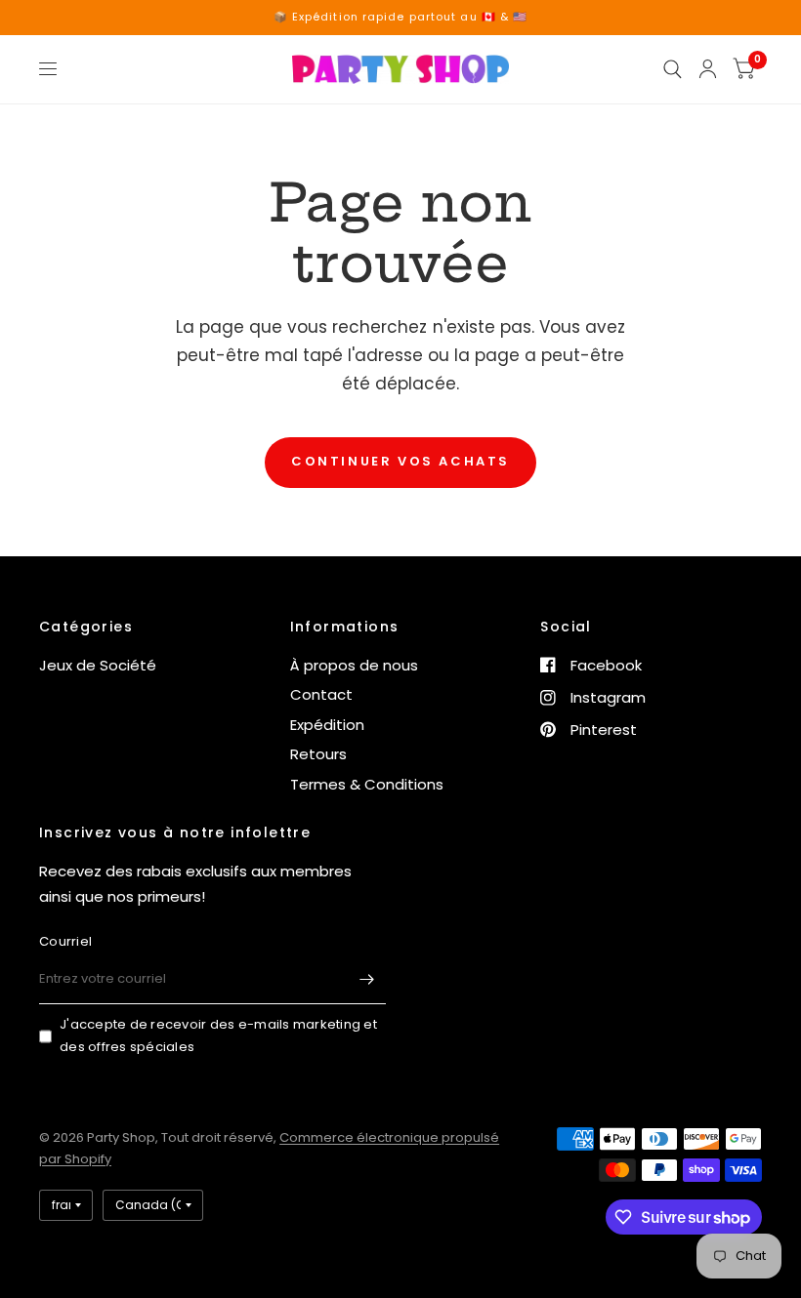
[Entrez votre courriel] (366, 978)
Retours (318, 754)
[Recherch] (672, 69)
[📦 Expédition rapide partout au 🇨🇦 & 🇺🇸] (401, 17)
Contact (321, 694)
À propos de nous (354, 665)
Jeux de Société (97, 665)
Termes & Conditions (366, 784)
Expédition (327, 724)
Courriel (65, 941)
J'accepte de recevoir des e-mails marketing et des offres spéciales (218, 1035)
